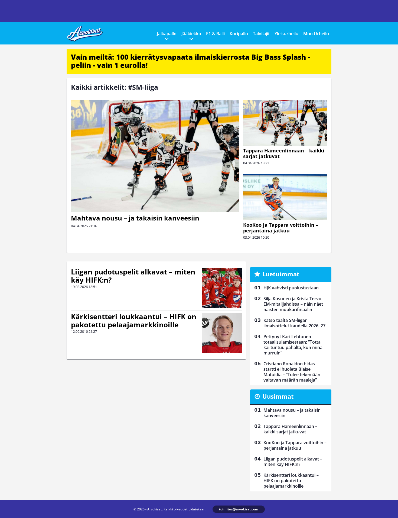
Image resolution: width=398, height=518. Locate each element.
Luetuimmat (280, 274)
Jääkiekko (191, 34)
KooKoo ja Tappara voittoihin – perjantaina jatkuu (280, 228)
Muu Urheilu (316, 34)
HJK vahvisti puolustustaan (291, 288)
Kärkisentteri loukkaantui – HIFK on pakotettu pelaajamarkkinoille (133, 321)
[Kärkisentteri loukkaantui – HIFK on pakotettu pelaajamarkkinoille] (222, 333)
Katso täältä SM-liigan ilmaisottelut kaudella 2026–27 (294, 323)
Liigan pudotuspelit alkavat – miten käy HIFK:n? (133, 276)
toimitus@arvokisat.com (238, 509)
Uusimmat (278, 396)
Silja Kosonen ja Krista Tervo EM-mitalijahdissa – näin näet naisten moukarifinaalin (293, 304)
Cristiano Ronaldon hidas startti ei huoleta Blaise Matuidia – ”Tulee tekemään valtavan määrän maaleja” (291, 372)
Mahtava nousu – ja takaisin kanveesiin (135, 217)
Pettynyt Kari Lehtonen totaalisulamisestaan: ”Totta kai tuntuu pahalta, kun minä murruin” (292, 345)
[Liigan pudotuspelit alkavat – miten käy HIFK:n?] (222, 288)
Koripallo (239, 34)
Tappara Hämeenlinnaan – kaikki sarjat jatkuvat (283, 153)
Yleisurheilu (286, 34)
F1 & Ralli (215, 34)
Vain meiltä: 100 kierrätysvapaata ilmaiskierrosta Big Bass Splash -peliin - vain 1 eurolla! (190, 61)
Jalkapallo (167, 34)
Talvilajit (261, 34)
